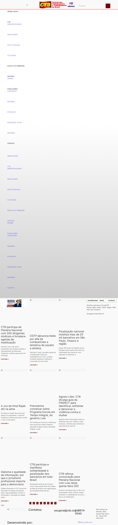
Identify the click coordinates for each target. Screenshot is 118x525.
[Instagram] (20, 4)
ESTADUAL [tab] (111, 300)
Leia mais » (5, 359)
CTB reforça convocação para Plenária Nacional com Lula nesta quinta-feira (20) (69, 480)
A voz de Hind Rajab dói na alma (13, 407)
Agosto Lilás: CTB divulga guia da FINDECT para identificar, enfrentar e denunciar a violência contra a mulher (71, 406)
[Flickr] (23, 4)
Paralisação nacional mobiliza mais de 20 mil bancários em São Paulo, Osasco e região (72, 337)
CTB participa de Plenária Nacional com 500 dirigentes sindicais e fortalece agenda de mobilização (13, 334)
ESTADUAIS (11, 112)
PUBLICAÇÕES (12, 89)
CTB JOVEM (11, 55)
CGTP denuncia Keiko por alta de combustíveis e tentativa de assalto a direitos (43, 342)
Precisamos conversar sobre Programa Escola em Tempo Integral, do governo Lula (42, 412)
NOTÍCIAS (10, 76)
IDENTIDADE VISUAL (14, 122)
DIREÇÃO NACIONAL (14, 24)
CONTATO (10, 143)
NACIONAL (11, 102)
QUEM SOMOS (12, 34)
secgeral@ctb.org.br (66, 510)
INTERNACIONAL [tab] (93, 300)
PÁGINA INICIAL (12, 11)
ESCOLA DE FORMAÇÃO (16, 66)
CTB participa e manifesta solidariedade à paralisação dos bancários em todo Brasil (41, 472)
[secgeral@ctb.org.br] (51, 510)
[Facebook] (14, 4)
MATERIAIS (11, 133)
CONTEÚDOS (12, 91)
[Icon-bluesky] (27, 4)
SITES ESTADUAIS (13, 45)
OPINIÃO (10, 78)
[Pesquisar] (108, 6)
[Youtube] (17, 4)
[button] (59, 154)
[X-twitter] (30, 4)
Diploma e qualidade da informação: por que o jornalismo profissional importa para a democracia (13, 478)
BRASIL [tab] (102, 300)
